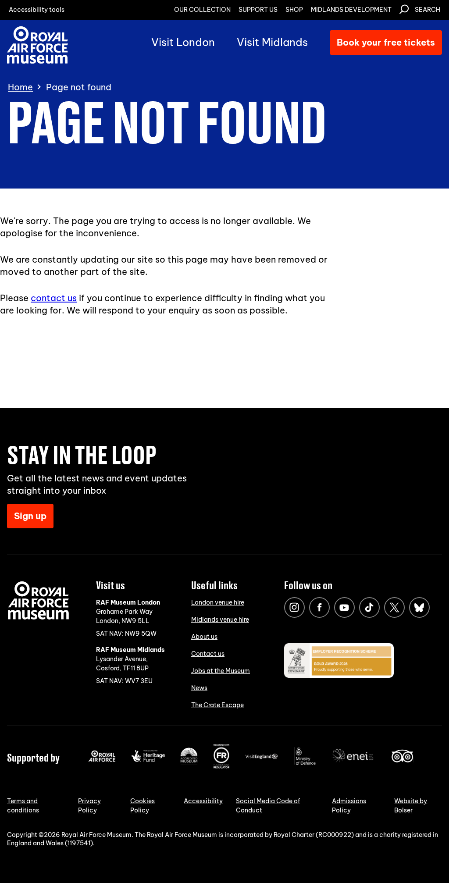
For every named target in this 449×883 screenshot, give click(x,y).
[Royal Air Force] (102, 760)
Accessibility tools (36, 10)
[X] (394, 607)
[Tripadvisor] (402, 760)
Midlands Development (351, 10)
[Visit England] (261, 757)
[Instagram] (294, 607)
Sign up (30, 515)
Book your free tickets (386, 42)
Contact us (207, 654)
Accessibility (203, 801)
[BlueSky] (419, 607)
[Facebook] (319, 607)
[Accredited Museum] (189, 762)
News (199, 688)
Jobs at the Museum (220, 671)
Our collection (202, 10)
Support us (258, 10)
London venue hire (217, 602)
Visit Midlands (272, 42)
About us (204, 637)
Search (427, 10)
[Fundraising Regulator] (221, 766)
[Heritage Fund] (148, 760)
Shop (294, 10)
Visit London (183, 42)
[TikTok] (369, 607)
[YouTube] (344, 607)
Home (20, 87)
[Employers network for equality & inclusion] (353, 763)
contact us (54, 297)
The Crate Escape (217, 705)
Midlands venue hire (220, 619)
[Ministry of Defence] (305, 763)
